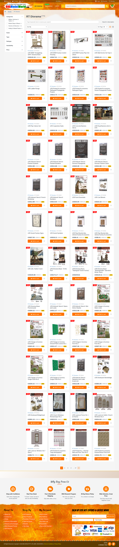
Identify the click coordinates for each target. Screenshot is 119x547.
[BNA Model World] (18, 6)
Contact (16, 1)
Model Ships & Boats (15, 23)
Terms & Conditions (48, 544)
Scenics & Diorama (15, 26)
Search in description (108, 22)
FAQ (22, 1)
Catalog (39, 6)
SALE (57, 6)
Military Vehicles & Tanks (13, 20)
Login (98, 1)
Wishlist (112, 1)
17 (75, 468)
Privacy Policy (57, 544)
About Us (8, 1)
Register (105, 1)
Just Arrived (48, 5)
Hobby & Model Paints (15, 28)
